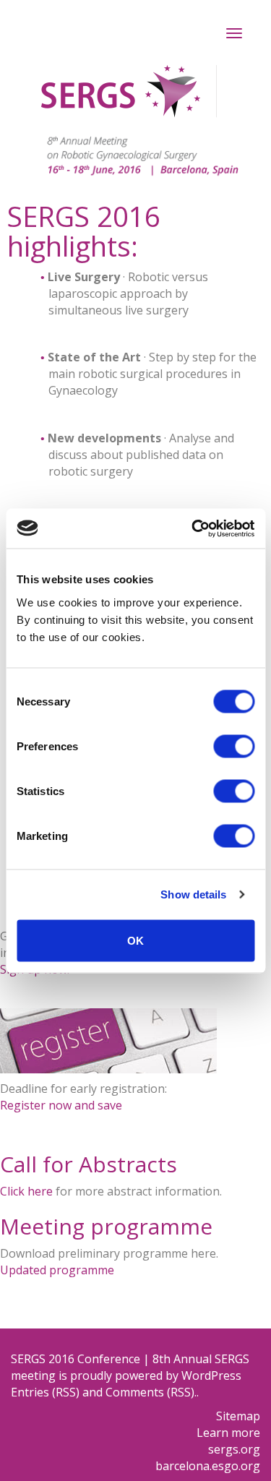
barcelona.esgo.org (207, 1466)
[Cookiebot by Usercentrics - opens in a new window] (193, 528)
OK (135, 940)
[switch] (233, 745)
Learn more (228, 1433)
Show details (193, 894)
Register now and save (61, 1105)
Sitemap (238, 1416)
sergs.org (234, 1449)
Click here (26, 1191)
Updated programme (57, 1270)
